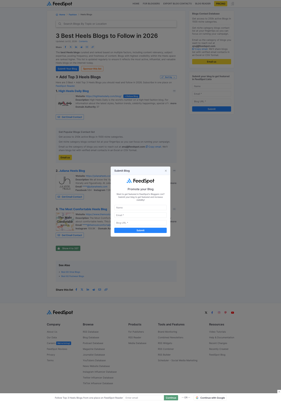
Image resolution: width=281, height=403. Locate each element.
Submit (140, 230)
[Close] (166, 171)
